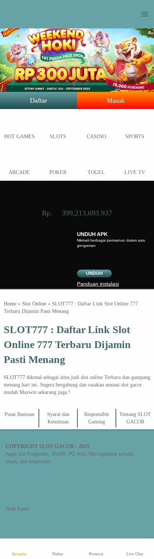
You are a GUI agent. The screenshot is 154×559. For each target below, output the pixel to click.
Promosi (96, 554)
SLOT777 (14, 377)
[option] (68, 84)
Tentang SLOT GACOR (135, 418)
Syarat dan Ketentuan (58, 418)
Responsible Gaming (96, 418)
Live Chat (134, 554)
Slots (58, 136)
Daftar (38, 100)
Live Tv (134, 172)
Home (10, 304)
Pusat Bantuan (19, 414)
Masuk (116, 100)
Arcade (19, 172)
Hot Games (19, 136)
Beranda (19, 554)
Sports (134, 136)
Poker (58, 172)
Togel (96, 172)
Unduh (94, 273)
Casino (96, 136)
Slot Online (34, 304)
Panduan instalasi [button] (98, 284)
